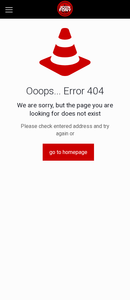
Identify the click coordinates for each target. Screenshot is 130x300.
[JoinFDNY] (65, 8)
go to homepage (68, 152)
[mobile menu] (9, 10)
